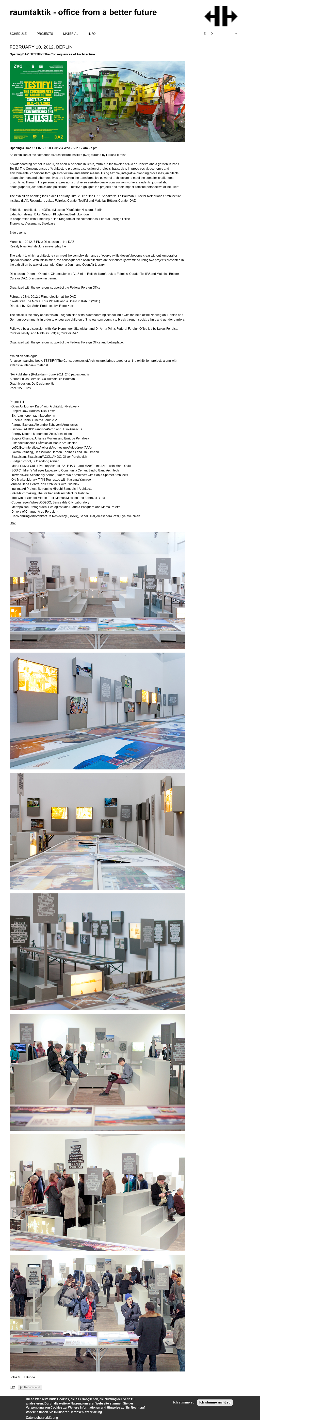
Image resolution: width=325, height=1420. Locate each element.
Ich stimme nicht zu (215, 1402)
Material (70, 34)
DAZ (13, 523)
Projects (45, 34)
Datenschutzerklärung (42, 1417)
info (91, 34)
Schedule (18, 34)
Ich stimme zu (183, 1402)
